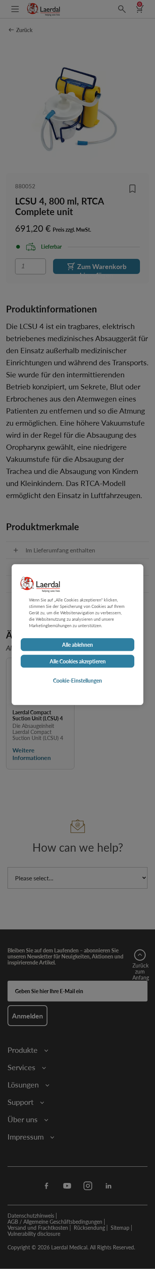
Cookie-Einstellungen (77, 680)
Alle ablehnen (77, 644)
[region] (77, 634)
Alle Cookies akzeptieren (78, 661)
